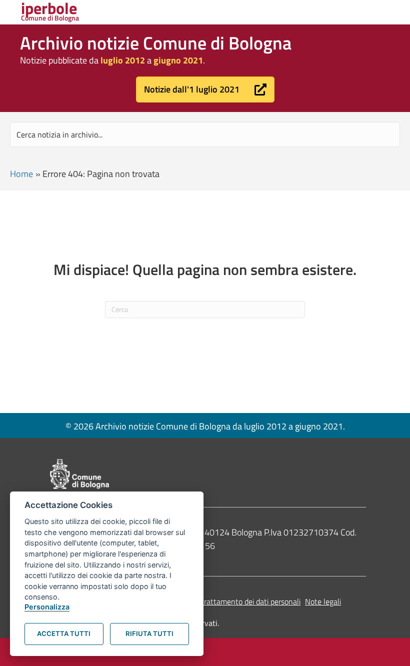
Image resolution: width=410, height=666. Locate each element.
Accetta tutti (63, 634)
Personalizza (47, 606)
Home (21, 173)
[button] (205, 89)
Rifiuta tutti (150, 634)
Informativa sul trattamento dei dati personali (224, 602)
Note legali (323, 602)
